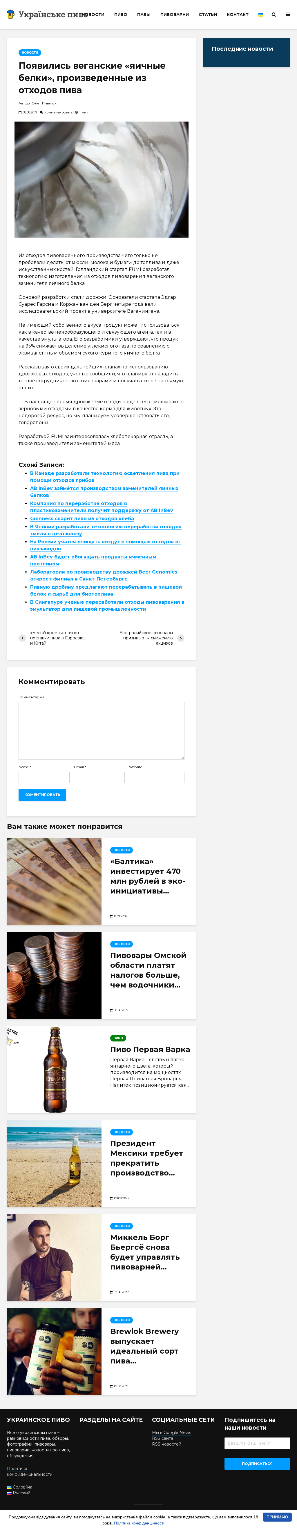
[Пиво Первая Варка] (54, 1069)
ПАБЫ (144, 14)
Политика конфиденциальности (29, 1471)
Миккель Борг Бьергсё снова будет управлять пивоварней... (145, 1252)
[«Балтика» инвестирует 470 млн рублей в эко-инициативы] (54, 881)
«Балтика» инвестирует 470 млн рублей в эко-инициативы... (147, 876)
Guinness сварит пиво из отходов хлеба (82, 518)
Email (80, 767)
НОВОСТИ (93, 14)
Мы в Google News (171, 1432)
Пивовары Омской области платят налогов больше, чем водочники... (148, 970)
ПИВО (120, 14)
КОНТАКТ (238, 14)
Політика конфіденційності (139, 1523)
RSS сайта (162, 1438)
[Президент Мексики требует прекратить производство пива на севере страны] (54, 1163)
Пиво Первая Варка (150, 1049)
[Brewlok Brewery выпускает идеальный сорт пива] (54, 1351)
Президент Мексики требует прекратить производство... (146, 1158)
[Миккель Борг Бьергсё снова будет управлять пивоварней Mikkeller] (54, 1257)
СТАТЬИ (208, 14)
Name (25, 767)
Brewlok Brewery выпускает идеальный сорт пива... (144, 1346)
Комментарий (31, 697)
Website (135, 767)
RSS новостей (166, 1444)
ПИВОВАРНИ (174, 14)
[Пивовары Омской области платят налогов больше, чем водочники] (54, 975)
